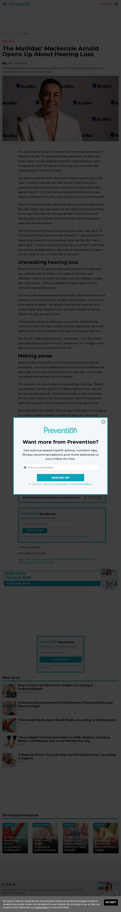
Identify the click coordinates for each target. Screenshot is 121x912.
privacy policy (61, 484)
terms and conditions (82, 484)
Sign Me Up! (61, 478)
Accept (111, 902)
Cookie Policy (41, 907)
